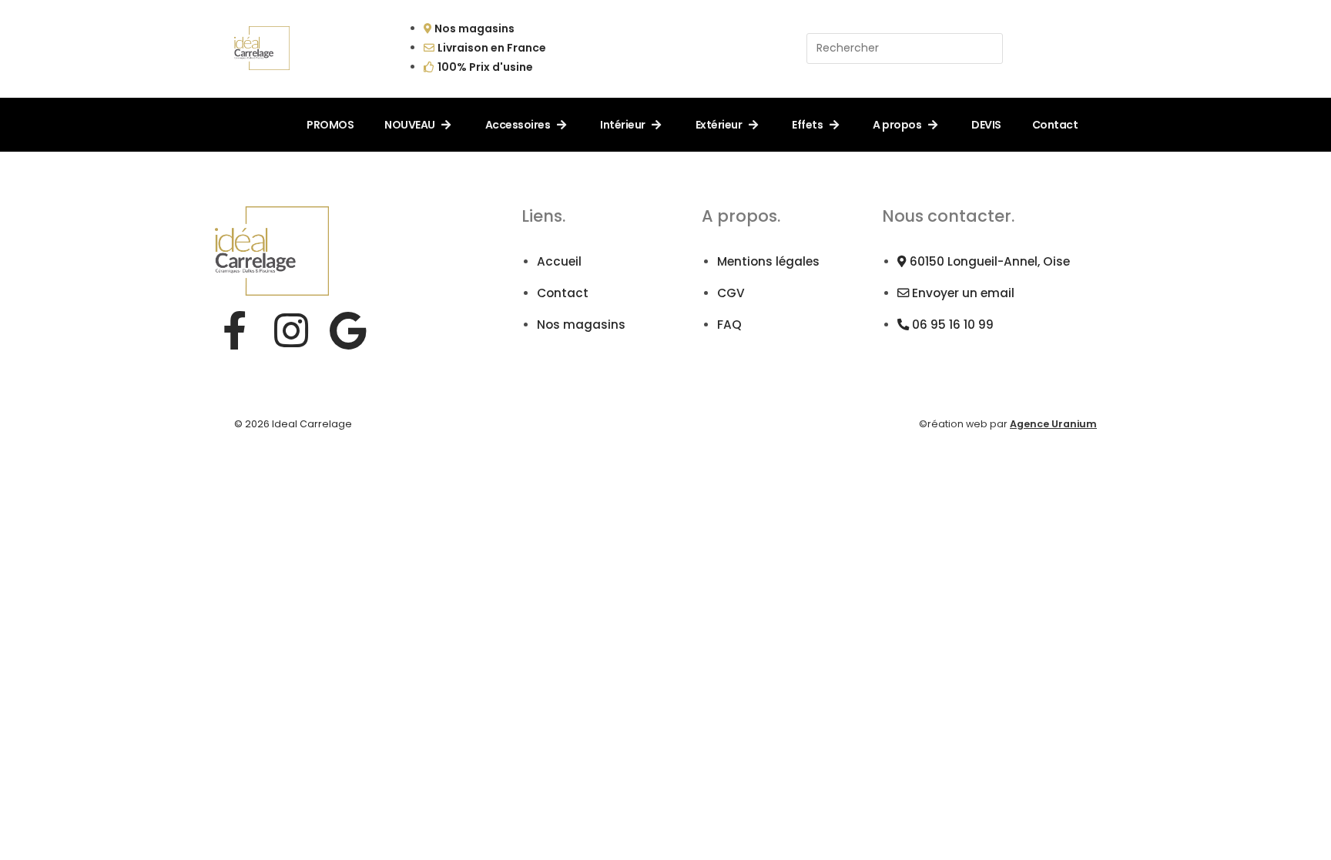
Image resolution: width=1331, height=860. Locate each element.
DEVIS (986, 124)
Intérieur (622, 124)
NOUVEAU (409, 124)
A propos (897, 124)
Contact (1055, 124)
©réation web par (1008, 423)
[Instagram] (291, 330)
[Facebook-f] (234, 330)
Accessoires (518, 124)
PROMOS (330, 124)
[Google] (348, 330)
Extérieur (719, 124)
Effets (807, 124)
